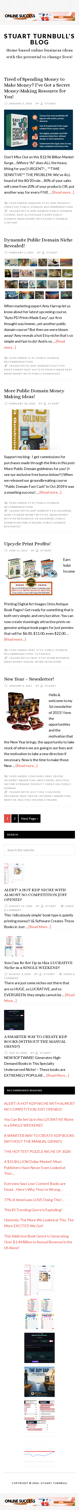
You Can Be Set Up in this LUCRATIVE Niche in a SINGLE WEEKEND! (38, 965)
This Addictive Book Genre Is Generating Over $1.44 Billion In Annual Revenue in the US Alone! (38, 1242)
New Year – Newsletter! (29, 679)
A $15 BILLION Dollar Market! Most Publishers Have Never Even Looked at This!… (34, 1167)
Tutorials (42, 653)
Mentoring (45, 780)
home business (58, 657)
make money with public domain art (32, 373)
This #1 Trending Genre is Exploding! (33, 1210)
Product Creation (45, 784)
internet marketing (55, 795)
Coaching (36, 776)
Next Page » (29, 818)
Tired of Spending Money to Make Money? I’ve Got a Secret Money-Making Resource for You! (37, 87)
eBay (31, 650)
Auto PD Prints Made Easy (52, 369)
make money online (19, 661)
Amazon (34, 203)
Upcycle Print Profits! (27, 544)
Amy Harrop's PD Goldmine (50, 510)
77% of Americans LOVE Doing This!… (34, 1199)
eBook (58, 776)
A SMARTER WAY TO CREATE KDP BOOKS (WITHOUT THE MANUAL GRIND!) (35, 1041)
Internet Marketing (20, 780)
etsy (45, 203)
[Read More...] (40, 926)
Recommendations (58, 206)
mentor (10, 799)
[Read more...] (63, 192)
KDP (53, 203)
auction (37, 791)
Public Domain (31, 206)
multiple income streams (37, 799)
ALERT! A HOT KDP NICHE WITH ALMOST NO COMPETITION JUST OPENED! (35, 895)
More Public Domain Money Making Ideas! (34, 393)
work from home (48, 661)
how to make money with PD (26, 514)
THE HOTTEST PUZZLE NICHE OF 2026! (37, 1151)
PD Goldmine (44, 518)
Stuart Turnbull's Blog (39, 39)
